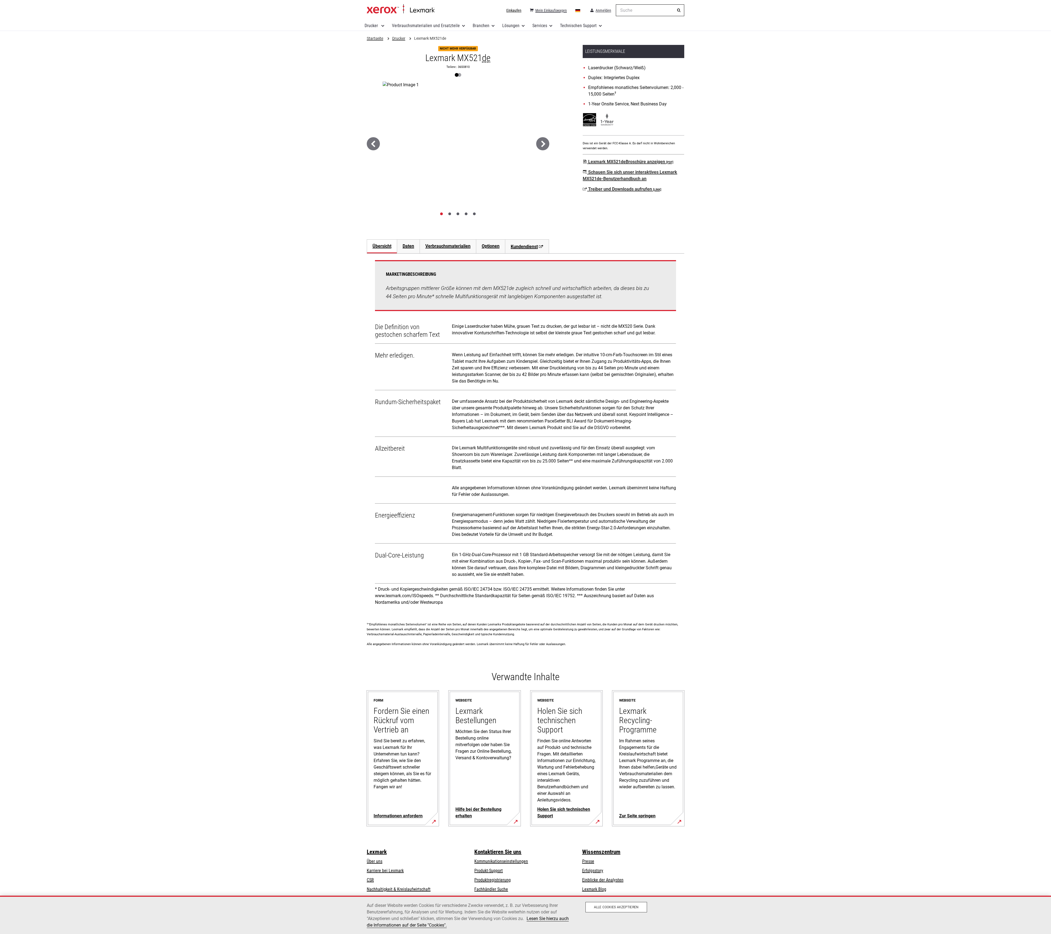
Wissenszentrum (601, 852)
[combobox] (650, 10)
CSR (370, 880)
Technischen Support (578, 25)
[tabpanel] (525, 435)
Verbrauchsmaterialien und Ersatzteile (426, 25)
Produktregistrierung (492, 880)
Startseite (400, 9)
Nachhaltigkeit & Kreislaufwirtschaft (399, 889)
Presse (588, 861)
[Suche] (678, 10)
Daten (408, 246)
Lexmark (377, 852)
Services (539, 25)
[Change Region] (578, 10)
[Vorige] (373, 143)
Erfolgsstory (592, 870)
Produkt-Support (488, 870)
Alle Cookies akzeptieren (616, 907)
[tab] (441, 213)
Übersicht (382, 246)
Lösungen (510, 25)
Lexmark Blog (594, 889)
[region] (525, 915)
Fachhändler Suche (491, 889)
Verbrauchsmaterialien (447, 246)
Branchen (481, 25)
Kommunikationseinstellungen (501, 861)
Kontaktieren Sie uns (497, 852)
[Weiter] (542, 143)
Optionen (490, 246)
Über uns (374, 861)
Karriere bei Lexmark (385, 870)
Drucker (372, 25)
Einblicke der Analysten (602, 880)
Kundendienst (524, 246)
